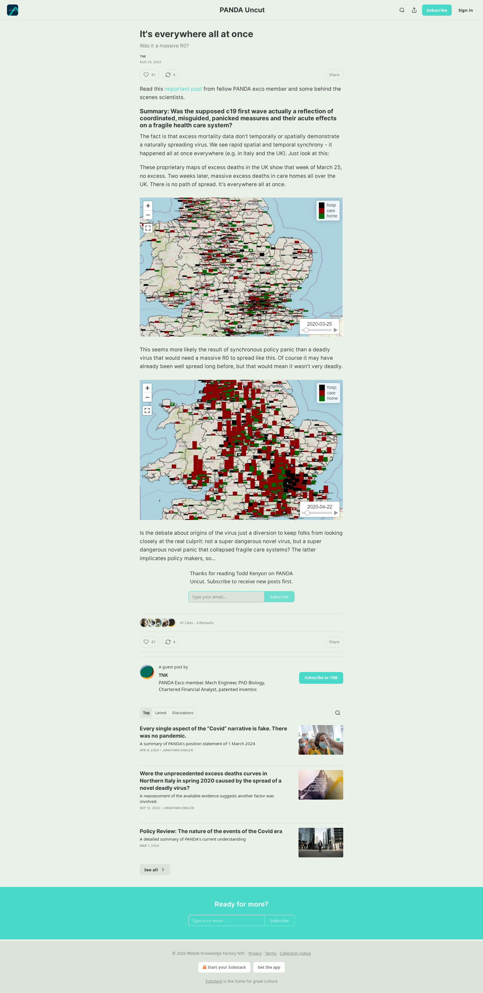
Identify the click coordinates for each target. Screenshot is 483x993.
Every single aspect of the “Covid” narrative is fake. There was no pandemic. (213, 732)
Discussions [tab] (182, 712)
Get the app (269, 967)
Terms (270, 953)
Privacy (255, 953)
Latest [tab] (161, 712)
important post (183, 89)
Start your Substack (227, 967)
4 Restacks (205, 622)
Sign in (465, 10)
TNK (143, 56)
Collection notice (295, 953)
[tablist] (168, 712)
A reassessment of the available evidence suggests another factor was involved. (207, 798)
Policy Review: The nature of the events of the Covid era (211, 831)
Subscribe (437, 10)
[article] (241, 743)
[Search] (402, 10)
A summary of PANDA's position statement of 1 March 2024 (197, 743)
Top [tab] (146, 712)
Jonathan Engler (177, 750)
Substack (213, 981)
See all (151, 869)
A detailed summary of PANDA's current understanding (193, 839)
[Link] (131, 118)
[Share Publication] (414, 10)
